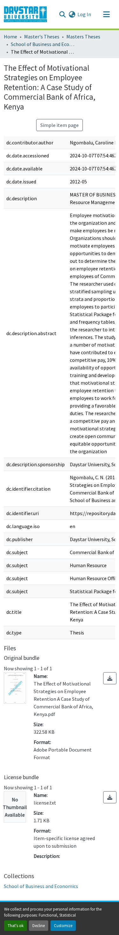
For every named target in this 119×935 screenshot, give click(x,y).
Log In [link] (84, 14)
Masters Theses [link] (83, 36)
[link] (109, 678)
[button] (25, 14)
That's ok (15, 925)
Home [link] (10, 36)
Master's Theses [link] (41, 36)
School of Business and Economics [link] (42, 44)
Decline (38, 925)
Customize (63, 925)
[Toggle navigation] (106, 14)
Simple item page (59, 125)
